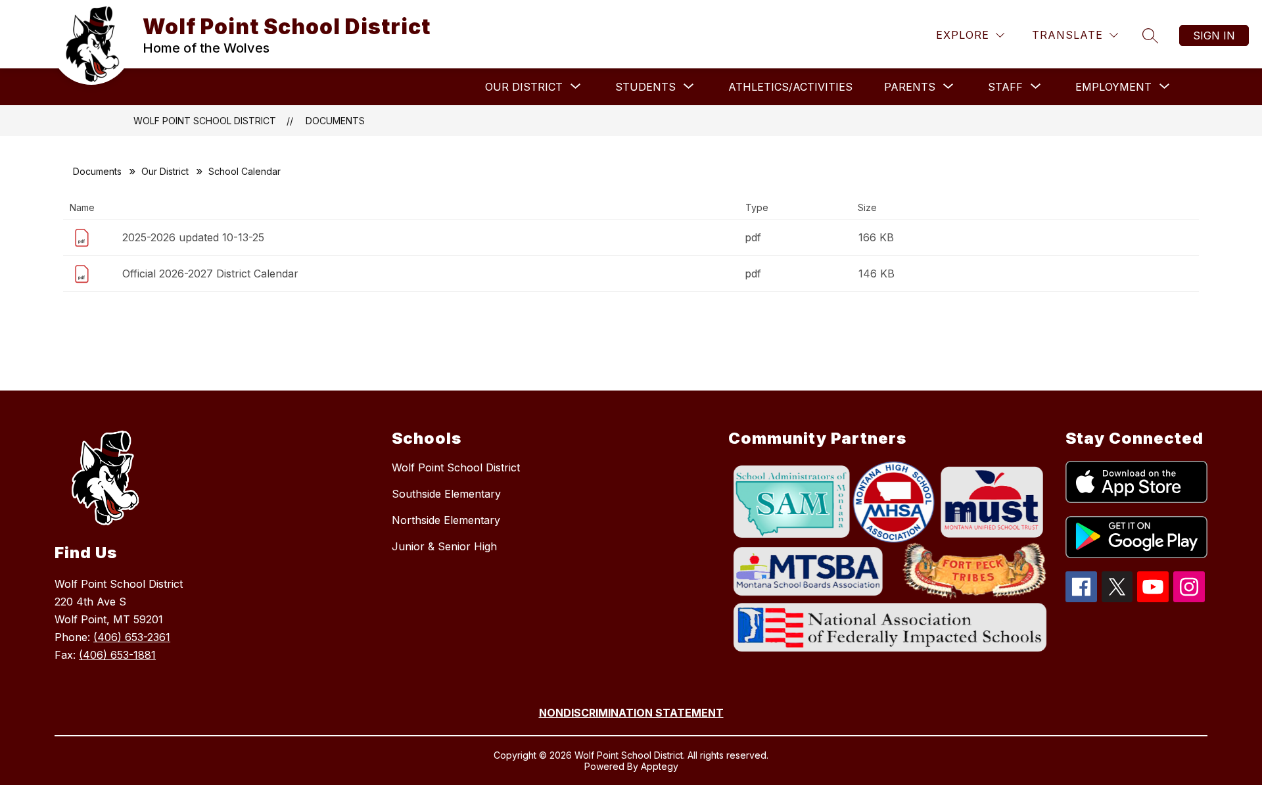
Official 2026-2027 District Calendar (210, 273)
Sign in (1214, 35)
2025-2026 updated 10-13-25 (193, 237)
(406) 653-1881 (117, 654)
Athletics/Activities (790, 86)
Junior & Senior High (444, 546)
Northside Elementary (446, 520)
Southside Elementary (446, 493)
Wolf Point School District (204, 120)
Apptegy (659, 766)
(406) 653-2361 (131, 637)
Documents (335, 120)
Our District (165, 171)
